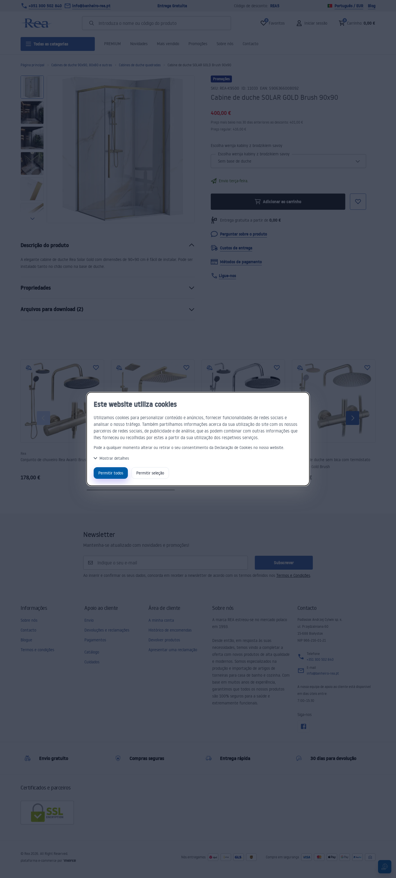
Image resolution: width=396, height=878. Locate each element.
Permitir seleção (150, 473)
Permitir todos (110, 473)
